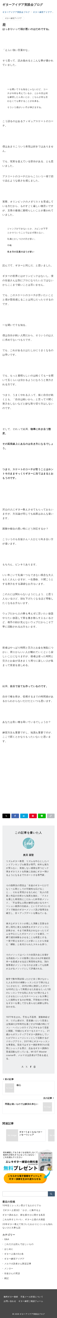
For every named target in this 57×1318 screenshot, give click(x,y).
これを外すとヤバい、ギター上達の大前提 (23, 1219)
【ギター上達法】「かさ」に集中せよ (21, 1210)
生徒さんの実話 (12, 1273)
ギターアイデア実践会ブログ (22, 4)
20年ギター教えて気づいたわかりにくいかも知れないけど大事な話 (27, 1226)
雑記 (6, 1278)
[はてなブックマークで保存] (24, 816)
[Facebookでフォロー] (31, 1067)
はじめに (8, 1249)
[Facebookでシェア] (15, 816)
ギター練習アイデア (13, 18)
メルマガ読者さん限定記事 (17, 1263)
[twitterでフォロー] (27, 1067)
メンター (8, 1268)
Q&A (6, 1239)
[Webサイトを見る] (22, 1067)
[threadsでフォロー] (35, 1067)
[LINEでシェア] (42, 816)
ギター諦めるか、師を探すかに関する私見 (23, 1214)
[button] (51, 816)
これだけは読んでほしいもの (18, 1244)
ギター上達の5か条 (14, 1253)
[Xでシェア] (6, 816)
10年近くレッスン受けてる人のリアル (21, 1205)
